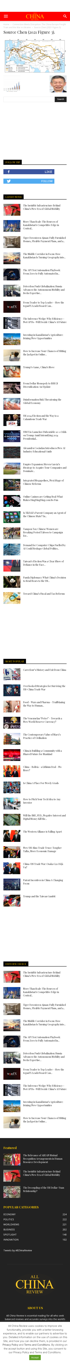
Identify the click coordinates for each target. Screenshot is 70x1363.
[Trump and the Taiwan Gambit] (11, 901)
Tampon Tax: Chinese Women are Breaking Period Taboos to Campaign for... (43, 532)
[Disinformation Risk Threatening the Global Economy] (11, 404)
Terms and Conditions (37, 1344)
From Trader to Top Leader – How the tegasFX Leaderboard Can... (43, 304)
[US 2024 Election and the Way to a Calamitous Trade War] (11, 420)
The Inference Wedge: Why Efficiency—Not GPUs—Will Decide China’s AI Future (45, 320)
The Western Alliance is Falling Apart (42, 831)
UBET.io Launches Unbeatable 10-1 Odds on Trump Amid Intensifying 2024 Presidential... (44, 435)
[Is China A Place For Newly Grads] (11, 787)
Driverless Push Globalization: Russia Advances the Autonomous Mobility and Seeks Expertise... (44, 290)
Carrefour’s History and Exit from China (44, 669)
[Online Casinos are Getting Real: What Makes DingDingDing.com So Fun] (11, 501)
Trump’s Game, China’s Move (39, 367)
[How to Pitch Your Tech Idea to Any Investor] (11, 803)
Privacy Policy (10, 1344)
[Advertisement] (35, 6)
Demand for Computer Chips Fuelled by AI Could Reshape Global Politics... (44, 547)
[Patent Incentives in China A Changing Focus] (11, 884)
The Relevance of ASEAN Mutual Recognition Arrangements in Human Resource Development (42, 1159)
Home (6, 24)
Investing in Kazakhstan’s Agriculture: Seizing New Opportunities (43, 336)
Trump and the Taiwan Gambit (39, 896)
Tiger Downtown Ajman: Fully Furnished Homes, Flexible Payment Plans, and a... (44, 239)
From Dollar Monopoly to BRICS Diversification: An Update (40, 385)
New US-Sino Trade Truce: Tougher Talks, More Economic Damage (42, 849)
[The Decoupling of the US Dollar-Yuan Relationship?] (11, 1192)
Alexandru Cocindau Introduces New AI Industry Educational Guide (44, 450)
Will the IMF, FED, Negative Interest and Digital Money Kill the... (44, 817)
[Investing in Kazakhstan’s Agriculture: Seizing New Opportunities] (11, 339)
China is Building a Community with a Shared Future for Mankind (42, 752)
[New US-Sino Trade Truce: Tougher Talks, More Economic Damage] (11, 852)
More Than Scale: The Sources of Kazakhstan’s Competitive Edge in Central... (41, 225)
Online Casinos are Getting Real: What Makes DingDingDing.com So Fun (43, 498)
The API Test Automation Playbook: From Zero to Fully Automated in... (41, 272)
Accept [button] (35, 1357)
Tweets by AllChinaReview (17, 1250)
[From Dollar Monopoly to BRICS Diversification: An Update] (11, 388)
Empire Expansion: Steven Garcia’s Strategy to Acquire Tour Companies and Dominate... (44, 468)
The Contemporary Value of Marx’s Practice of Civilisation (42, 736)
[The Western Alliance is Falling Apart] (11, 836)
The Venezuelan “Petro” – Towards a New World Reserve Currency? (42, 720)
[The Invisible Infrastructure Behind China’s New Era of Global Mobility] (11, 210)
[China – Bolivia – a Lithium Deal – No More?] (11, 771)
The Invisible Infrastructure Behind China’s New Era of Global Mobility (41, 207)
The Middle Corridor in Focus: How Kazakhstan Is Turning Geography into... (44, 255)
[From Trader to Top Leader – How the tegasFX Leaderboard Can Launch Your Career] (11, 307)
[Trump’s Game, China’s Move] (11, 371)
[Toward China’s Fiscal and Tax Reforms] (11, 598)
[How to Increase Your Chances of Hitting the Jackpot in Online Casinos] (11, 355)
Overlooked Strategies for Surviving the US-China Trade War (44, 687)
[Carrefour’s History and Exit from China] (11, 674)
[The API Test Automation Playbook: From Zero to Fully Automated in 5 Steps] (11, 274)
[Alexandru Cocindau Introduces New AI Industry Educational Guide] (11, 452)
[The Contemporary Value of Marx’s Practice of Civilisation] (11, 739)
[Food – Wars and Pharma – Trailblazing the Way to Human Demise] (11, 706)
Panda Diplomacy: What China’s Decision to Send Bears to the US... (44, 579)
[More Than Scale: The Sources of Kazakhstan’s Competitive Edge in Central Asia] (11, 226)
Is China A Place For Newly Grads (41, 783)
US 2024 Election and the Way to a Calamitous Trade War (40, 417)
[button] (5, 16)
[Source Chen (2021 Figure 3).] (35, 72)
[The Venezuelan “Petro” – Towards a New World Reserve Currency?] (11, 723)
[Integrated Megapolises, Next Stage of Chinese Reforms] (11, 485)
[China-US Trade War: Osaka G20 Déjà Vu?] (11, 868)
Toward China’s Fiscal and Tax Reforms (44, 593)
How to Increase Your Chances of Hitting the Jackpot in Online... (44, 352)
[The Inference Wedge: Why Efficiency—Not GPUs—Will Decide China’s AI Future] (11, 323)
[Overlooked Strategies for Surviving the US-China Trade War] (11, 690)
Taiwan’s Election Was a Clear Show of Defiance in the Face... (43, 563)
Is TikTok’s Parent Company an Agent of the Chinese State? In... (44, 514)
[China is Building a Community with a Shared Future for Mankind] (11, 755)
